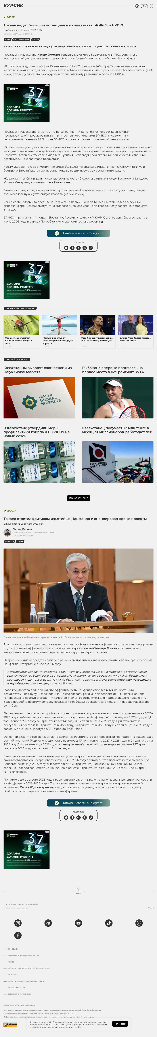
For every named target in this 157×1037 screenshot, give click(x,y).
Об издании (13, 949)
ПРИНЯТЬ (120, 1023)
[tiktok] (109, 923)
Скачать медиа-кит (17, 988)
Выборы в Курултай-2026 (19, 994)
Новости (10, 17)
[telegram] (48, 923)
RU (144, 6)
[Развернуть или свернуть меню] (151, 6)
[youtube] (78, 923)
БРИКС (7, 40)
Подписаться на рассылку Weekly (22, 905)
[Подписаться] (151, 908)
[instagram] (18, 923)
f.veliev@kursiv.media (23, 535)
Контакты (12, 975)
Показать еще (78, 498)
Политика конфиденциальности (23, 956)
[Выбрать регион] (137, 6)
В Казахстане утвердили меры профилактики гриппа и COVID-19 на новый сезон (36, 432)
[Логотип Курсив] (13, 5)
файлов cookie (73, 1027)
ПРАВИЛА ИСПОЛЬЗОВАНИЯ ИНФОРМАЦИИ (26, 981)
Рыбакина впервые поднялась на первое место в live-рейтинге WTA (113, 370)
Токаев (35, 40)
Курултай (9, 542)
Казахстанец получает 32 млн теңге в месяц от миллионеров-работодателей (117, 430)
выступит (44, 206)
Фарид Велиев (22, 529)
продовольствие (21, 40)
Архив (11, 962)
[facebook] (18, 935)
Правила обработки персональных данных (29, 968)
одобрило (53, 713)
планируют (40, 644)
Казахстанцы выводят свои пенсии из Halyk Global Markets (38, 370)
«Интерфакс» (126, 58)
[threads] (139, 923)
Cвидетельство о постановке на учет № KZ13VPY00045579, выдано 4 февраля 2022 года (39, 1014)
